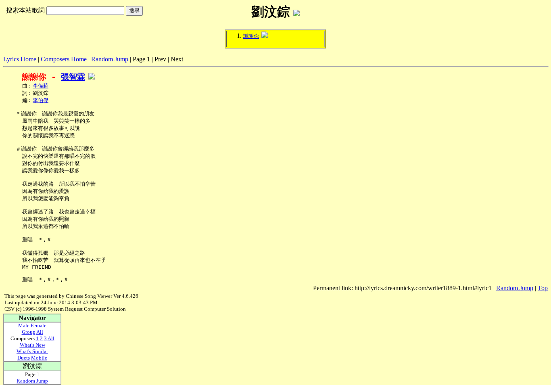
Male (23, 325)
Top (543, 288)
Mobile (39, 358)
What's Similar (32, 351)
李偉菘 (40, 86)
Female (38, 325)
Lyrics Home (19, 59)
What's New (32, 345)
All (39, 332)
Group (28, 332)
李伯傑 (40, 100)
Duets (23, 358)
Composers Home (64, 59)
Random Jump (109, 59)
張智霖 (73, 77)
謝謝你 (251, 36)
